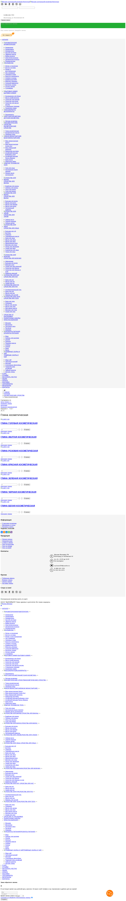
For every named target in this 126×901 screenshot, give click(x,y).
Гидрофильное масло (12, 236)
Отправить (4, 899)
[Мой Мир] (6, 532)
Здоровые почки (10, 74)
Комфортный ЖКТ (11, 79)
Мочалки (8, 323)
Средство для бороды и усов (14, 780)
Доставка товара (7, 583)
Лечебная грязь (10, 134)
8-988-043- (7, 15)
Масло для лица (10, 240)
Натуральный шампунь (9, 208)
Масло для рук (10, 293)
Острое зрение (10, 86)
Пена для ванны (10, 189)
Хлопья (7, 346)
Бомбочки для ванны (12, 186)
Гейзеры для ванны (11, 188)
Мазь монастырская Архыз (14, 691)
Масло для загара (11, 305)
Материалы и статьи (8, 525)
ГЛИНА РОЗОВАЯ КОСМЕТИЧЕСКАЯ (19, 450)
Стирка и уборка (7, 542)
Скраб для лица (10, 248)
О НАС (4, 865)
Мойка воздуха (10, 56)
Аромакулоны (9, 51)
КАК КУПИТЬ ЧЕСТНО (9, 868)
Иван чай (8, 360)
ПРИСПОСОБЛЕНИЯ (11, 320)
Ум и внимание (10, 73)
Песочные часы (10, 326)
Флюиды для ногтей (11, 295)
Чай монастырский (11, 361)
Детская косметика (11, 121)
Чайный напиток (10, 370)
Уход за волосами (8, 544)
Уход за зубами (7, 546)
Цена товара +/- (6, 402)
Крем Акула (9, 160)
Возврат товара (7, 580)
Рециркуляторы (10, 61)
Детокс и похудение (11, 66)
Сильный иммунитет (11, 83)
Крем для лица (10, 238)
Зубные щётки (9, 223)
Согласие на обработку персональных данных (16, 897)
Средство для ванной (12, 99)
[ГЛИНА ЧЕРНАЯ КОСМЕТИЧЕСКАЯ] (5, 488)
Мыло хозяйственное (12, 98)
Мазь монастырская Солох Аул (11, 145)
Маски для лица (10, 241)
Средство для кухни (11, 101)
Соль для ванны (10, 191)
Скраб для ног (9, 283)
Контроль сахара (10, 85)
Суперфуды (9, 88)
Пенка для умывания (12, 246)
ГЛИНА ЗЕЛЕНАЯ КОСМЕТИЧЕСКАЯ (19, 478)
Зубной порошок (10, 221)
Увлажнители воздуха (12, 59)
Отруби (7, 340)
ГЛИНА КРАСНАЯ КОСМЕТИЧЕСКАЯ (19, 464)
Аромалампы (9, 49)
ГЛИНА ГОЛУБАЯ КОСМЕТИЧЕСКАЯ (19, 423)
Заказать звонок (5, 20)
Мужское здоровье (11, 81)
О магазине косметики (9, 523)
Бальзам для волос (11, 201)
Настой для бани (10, 52)
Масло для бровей (11, 204)
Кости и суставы (10, 68)
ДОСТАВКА (6, 874)
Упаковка (8, 330)
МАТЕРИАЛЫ (6, 877)
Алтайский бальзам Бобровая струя (11, 153)
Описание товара (6, 431)
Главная (6, 392)
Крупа (7, 350)
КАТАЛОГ (7, 393)
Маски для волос (10, 203)
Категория (4, 405)
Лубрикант (8, 303)
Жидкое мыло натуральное (9, 174)
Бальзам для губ (10, 231)
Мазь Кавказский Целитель (10, 148)
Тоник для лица (10, 252)
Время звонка (5, 896)
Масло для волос (10, 206)
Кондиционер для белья (13, 96)
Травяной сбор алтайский (10, 367)
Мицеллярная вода (11, 243)
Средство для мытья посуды (14, 665)
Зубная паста (9, 219)
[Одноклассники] (4, 532)
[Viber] (11, 532)
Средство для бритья (12, 268)
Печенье (8, 341)
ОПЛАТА (5, 872)
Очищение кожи (7, 541)
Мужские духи (9, 265)
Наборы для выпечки (12, 338)
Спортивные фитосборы (13, 365)
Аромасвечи (9, 47)
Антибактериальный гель (13, 290)
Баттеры (8, 233)
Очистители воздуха (11, 58)
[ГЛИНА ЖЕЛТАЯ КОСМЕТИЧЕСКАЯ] (5, 433)
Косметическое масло (12, 133)
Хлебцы (7, 345)
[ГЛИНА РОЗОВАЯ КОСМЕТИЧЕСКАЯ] (5, 447)
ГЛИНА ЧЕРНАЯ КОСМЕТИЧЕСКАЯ (18, 492)
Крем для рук (9, 291)
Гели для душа (10, 168)
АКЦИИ (4, 870)
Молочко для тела (11, 310)
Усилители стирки (11, 108)
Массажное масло (11, 308)
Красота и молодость (12, 76)
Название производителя (9, 407)
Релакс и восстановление (10, 70)
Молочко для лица (11, 245)
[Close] (1, 605)
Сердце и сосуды (10, 78)
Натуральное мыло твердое (14, 710)
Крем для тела (10, 301)
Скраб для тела (10, 311)
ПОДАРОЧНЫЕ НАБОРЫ (12, 318)
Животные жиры (10, 161)
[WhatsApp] (9, 532)
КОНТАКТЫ (6, 879)
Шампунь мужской (11, 273)
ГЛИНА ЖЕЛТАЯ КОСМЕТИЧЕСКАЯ (18, 437)
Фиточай (8, 363)
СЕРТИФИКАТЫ (7, 875)
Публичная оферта (8, 578)
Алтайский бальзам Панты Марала (11, 157)
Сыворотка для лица (12, 250)
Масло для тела (10, 306)
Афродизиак (9, 261)
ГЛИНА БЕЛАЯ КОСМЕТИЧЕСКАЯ (18, 505)
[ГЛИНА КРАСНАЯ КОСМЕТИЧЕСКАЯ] (5, 460)
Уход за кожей (6, 548)
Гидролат (8, 234)
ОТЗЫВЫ (5, 867)
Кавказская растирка (12, 151)
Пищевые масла (10, 343)
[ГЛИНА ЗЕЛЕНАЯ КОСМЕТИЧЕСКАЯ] (5, 474)
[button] (109, 893)
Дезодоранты (9, 114)
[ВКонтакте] (2, 532)
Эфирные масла (10, 54)
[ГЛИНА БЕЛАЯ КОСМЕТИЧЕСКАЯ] (5, 502)
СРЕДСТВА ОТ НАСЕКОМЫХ (9, 315)
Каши (7, 348)
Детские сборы (10, 372)
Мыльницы (8, 324)
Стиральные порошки (12, 106)
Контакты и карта (7, 527)
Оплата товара (7, 581)
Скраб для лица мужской (13, 266)
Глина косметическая (12, 131)
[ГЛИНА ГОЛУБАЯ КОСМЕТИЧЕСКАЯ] (5, 419)
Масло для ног (10, 281)
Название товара (6, 403)
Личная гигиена (7, 539)
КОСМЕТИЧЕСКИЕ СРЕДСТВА (14, 395)
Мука (6, 336)
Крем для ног (9, 280)
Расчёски (8, 328)
